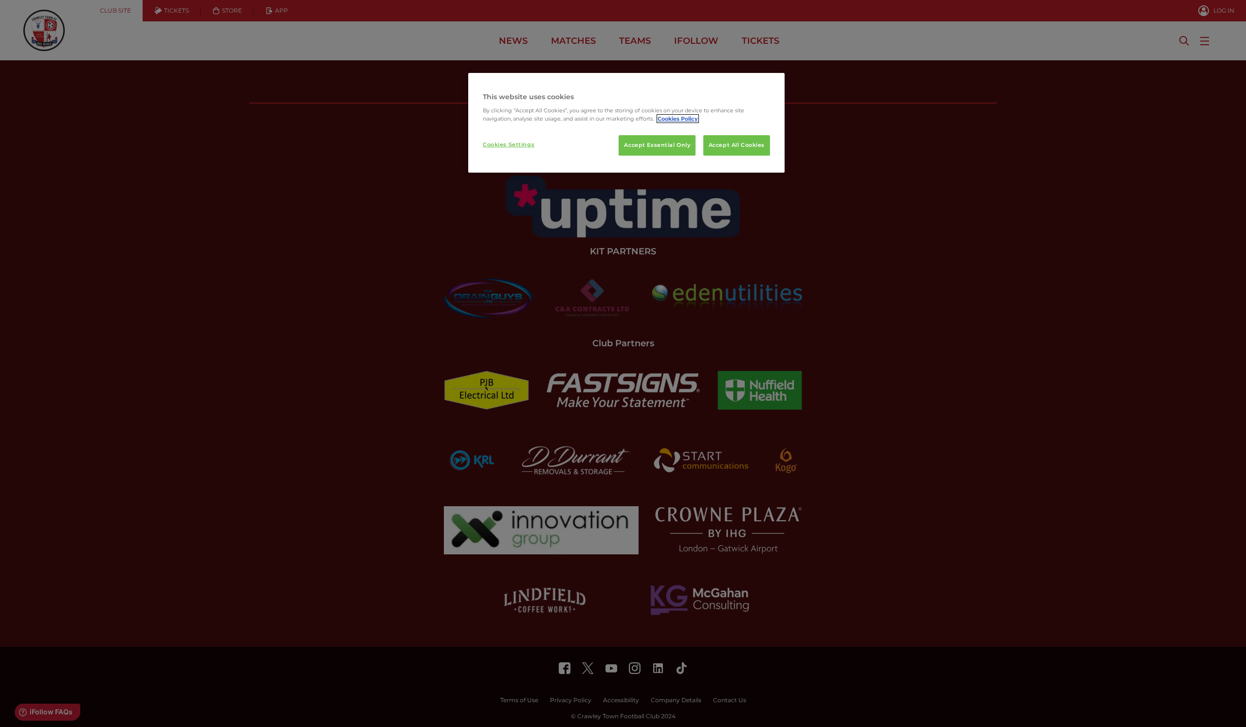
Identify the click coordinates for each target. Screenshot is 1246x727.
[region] (626, 123)
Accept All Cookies (737, 145)
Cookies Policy (678, 118)
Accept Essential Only (657, 145)
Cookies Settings (508, 144)
